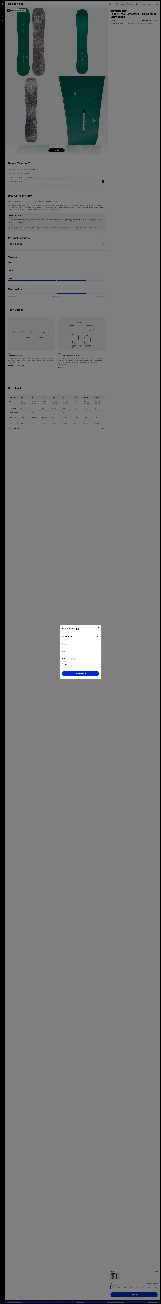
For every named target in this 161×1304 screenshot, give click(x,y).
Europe (64, 643)
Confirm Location (80, 673)
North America (67, 636)
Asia (63, 651)
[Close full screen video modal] (98, 627)
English (65, 664)
